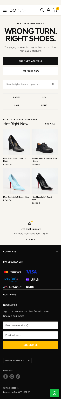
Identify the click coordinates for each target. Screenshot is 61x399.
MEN (44, 97)
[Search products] (53, 84)
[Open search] (42, 10)
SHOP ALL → (51, 124)
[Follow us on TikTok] (18, 376)
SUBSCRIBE (30, 344)
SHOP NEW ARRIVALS (30, 61)
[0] (55, 10)
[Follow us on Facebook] (5, 376)
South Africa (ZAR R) (14, 360)
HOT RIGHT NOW (30, 71)
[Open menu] (5, 10)
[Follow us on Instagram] (11, 376)
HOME (44, 105)
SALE (16, 105)
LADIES (16, 97)
